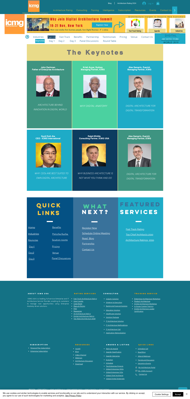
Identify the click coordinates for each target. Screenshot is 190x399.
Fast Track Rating (135, 229)
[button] (158, 3)
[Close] (186, 394)
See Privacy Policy (73, 395)
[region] (170, 38)
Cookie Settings (162, 394)
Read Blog (88, 238)
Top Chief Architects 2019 (139, 234)
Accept (178, 394)
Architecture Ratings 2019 (140, 240)
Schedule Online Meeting (96, 233)
